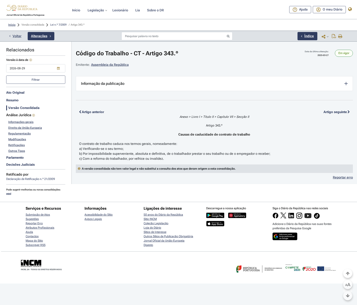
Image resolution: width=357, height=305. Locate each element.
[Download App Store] (215, 225)
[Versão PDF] (334, 36)
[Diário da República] (21, 9)
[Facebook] (275, 217)
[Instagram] (299, 217)
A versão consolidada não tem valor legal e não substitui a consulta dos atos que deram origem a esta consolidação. (159, 168)
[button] (21, 8)
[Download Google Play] (215, 217)
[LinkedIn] (291, 217)
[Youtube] (308, 217)
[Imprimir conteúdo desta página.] (340, 36)
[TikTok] (316, 218)
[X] (283, 217)
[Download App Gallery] (237, 217)
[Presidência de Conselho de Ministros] (258, 275)
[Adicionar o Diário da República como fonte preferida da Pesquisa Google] (285, 239)
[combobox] (35, 68)
